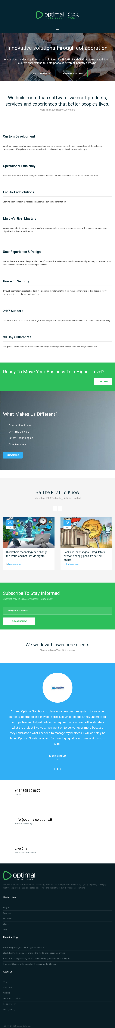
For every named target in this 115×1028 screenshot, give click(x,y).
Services (6, 913)
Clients (6, 924)
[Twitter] (98, 1026)
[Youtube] (102, 1026)
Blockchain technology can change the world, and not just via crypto (34, 953)
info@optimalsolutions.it (33, 819)
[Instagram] (90, 1026)
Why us (6, 907)
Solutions (7, 918)
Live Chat (21, 848)
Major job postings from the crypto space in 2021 (25, 947)
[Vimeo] (106, 1026)
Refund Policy (9, 1004)
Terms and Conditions (12, 998)
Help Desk (7, 987)
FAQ (5, 982)
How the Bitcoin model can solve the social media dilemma (29, 964)
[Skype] (110, 1026)
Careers (6, 993)
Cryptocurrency (14, 564)
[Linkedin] (94, 1026)
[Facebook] (86, 1026)
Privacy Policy (9, 1009)
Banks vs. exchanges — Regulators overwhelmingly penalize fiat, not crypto (84, 555)
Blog (5, 930)
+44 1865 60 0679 (27, 791)
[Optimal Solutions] (57, 15)
